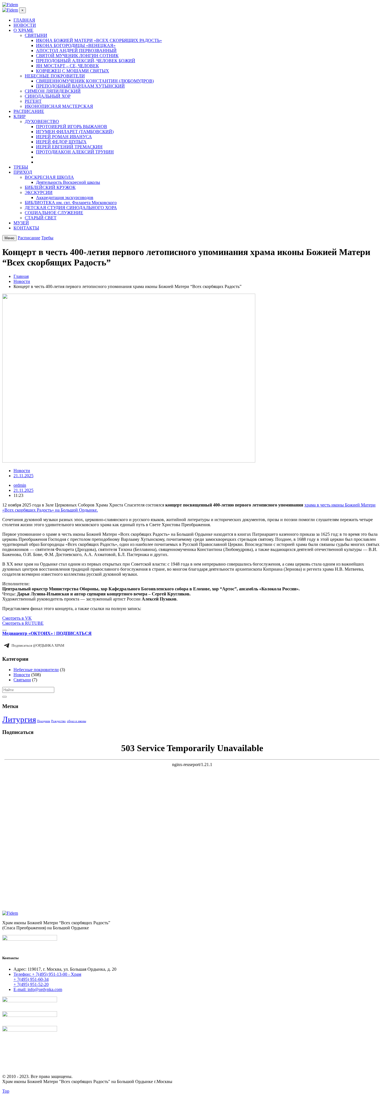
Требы (47, 237)
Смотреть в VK (17, 618)
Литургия (19, 719)
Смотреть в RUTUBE (23, 623)
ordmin (19, 485)
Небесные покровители (36, 669)
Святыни (22, 679)
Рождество (58, 721)
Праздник (43, 721)
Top (5, 1091)
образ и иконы (76, 721)
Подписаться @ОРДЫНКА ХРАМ (38, 645)
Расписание (29, 237)
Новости (21, 470)
